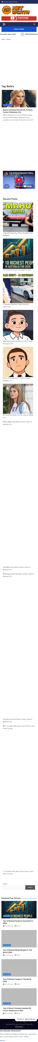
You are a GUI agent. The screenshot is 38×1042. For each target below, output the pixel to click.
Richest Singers (8, 105)
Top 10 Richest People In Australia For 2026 (17, 270)
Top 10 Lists (6, 916)
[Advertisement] (19, 62)
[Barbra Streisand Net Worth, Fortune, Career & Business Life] (19, 98)
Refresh (2, 1041)
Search (5, 884)
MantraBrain (19, 1027)
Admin (18, 926)
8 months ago (9, 926)
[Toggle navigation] (4, 24)
